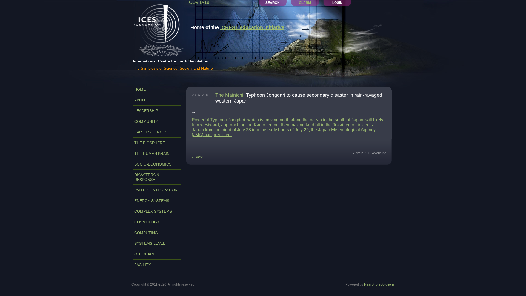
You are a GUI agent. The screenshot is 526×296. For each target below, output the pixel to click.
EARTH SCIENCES (150, 132)
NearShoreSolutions (379, 284)
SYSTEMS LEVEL (149, 243)
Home (140, 89)
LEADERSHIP (146, 111)
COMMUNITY (146, 121)
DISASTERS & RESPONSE (146, 177)
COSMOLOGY (146, 222)
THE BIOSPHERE (149, 143)
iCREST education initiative (252, 27)
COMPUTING (146, 232)
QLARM (305, 3)
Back (199, 157)
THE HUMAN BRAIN (152, 153)
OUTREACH (145, 254)
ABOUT (140, 100)
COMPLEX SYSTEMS (153, 211)
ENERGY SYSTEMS (151, 200)
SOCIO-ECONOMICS (152, 164)
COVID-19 (199, 2)
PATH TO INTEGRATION (156, 190)
